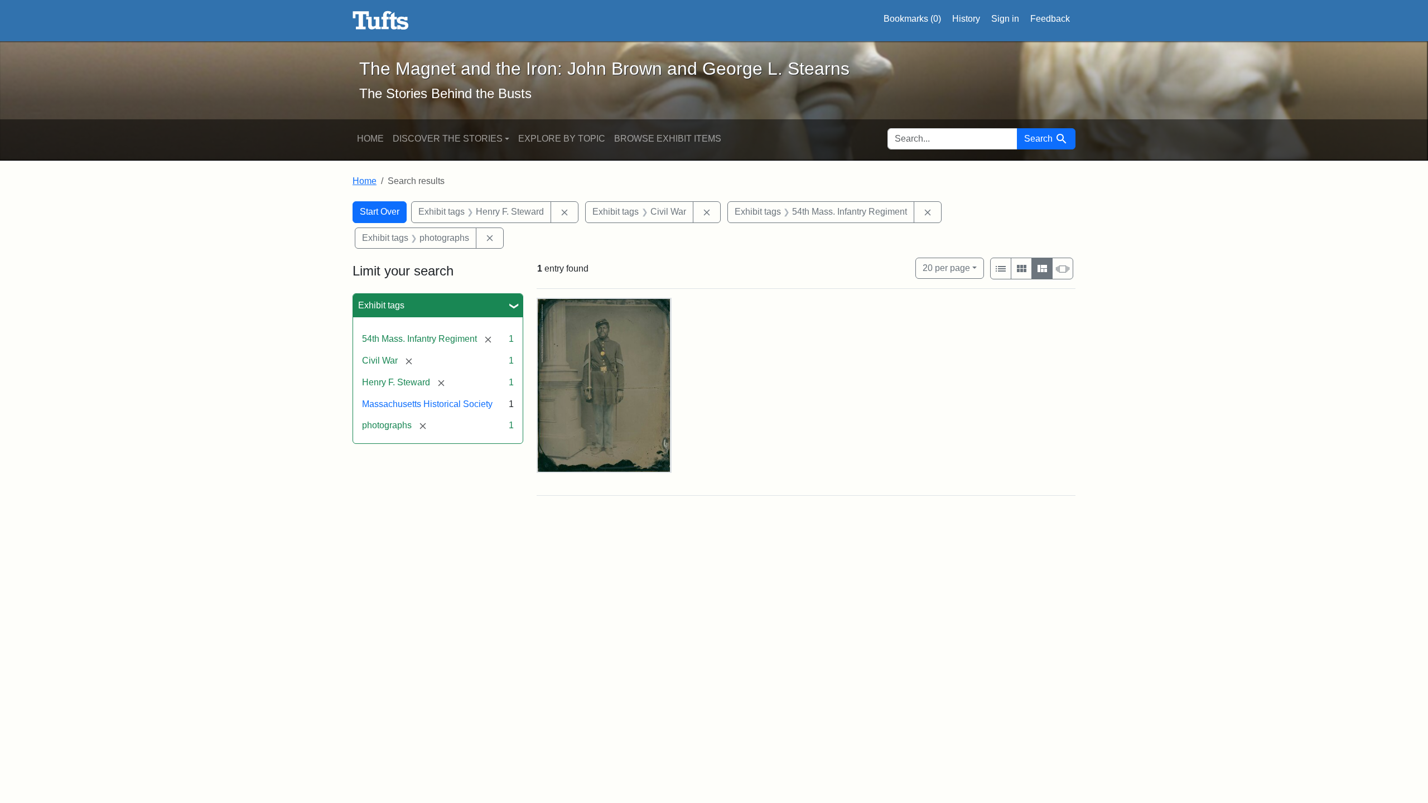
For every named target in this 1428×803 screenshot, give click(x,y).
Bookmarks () (912, 18)
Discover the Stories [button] (448, 138)
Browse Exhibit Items (667, 138)
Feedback (1050, 18)
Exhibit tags (381, 305)
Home (370, 138)
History (966, 18)
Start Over (379, 211)
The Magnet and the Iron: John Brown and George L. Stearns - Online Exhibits (381, 20)
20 (946, 268)
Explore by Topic (561, 138)
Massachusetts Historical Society (427, 404)
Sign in (1005, 18)
